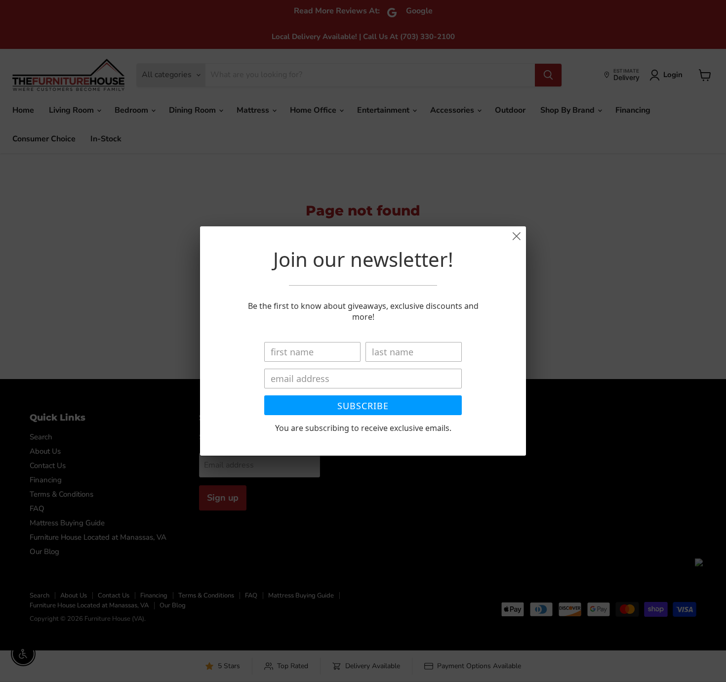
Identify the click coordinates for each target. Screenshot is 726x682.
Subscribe (363, 406)
